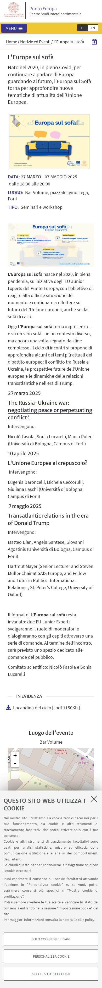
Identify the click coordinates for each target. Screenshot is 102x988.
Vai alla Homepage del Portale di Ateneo (14, 10)
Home (11, 42)
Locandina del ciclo (32, 708)
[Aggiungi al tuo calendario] (94, 41)
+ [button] (15, 755)
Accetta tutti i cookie (51, 973)
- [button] (15, 763)
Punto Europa (55, 11)
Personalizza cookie (51, 956)
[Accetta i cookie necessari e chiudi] (94, 798)
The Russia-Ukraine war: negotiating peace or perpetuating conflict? (50, 410)
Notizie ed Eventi (35, 42)
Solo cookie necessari (51, 939)
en (93, 27)
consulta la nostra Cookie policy (69, 919)
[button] (14, 28)
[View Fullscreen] (15, 775)
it (82, 27)
